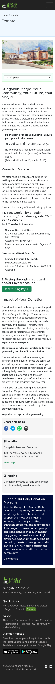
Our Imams (21, 620)
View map (9, 462)
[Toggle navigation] (49, 5)
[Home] (10, 5)
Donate (31, 609)
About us (8, 620)
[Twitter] (12, 428)
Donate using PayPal (16, 289)
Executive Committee (40, 620)
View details (11, 558)
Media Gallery (12, 627)
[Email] (26, 428)
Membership (12, 623)
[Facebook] (6, 428)
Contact (19, 609)
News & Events (28, 605)
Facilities (25, 623)
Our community (41, 623)
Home (5, 15)
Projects (9, 609)
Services (42, 605)
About (14, 605)
